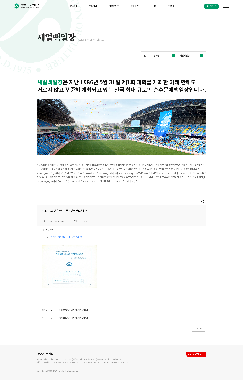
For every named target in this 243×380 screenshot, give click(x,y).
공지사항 (153, 15)
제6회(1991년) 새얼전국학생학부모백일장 (73, 318)
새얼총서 (113, 15)
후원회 (171, 6)
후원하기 (210, 6)
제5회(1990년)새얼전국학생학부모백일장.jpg (66, 237)
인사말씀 (73, 15)
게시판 (153, 6)
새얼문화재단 (198, 354)
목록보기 (198, 329)
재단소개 (73, 6)
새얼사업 (93, 6)
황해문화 (134, 6)
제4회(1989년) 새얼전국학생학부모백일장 (73, 310)
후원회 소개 (171, 15)
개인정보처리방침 (45, 353)
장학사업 (93, 15)
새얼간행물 (114, 6)
